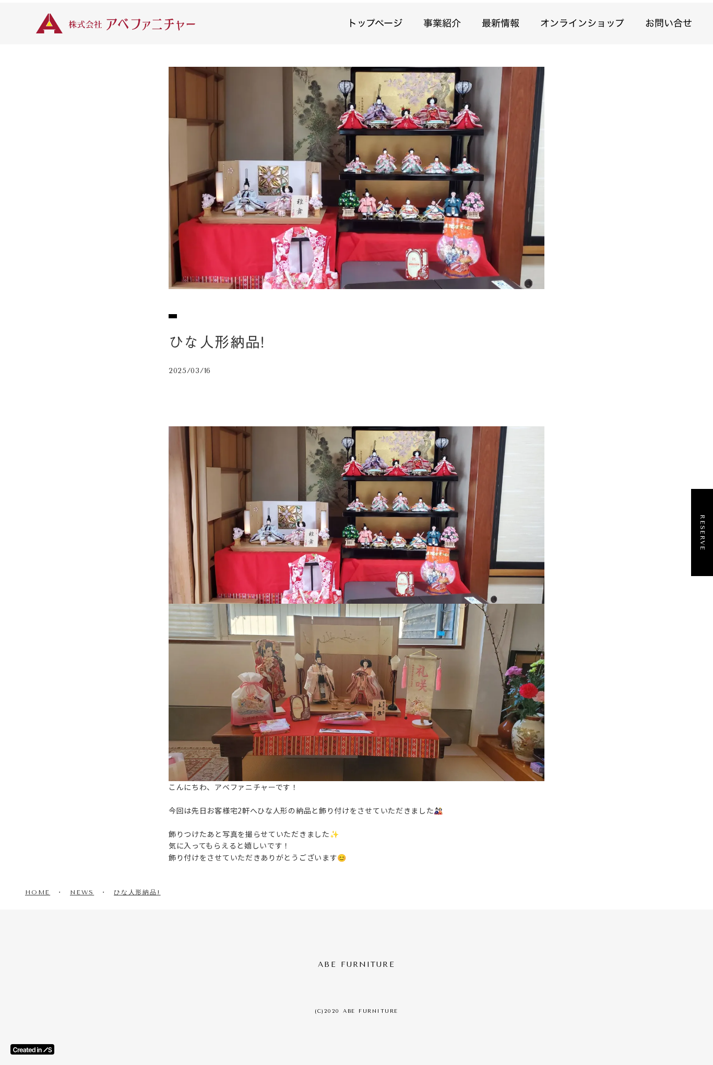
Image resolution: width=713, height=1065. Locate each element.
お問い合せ (668, 23)
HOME (37, 892)
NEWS (82, 892)
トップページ (375, 23)
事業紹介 (442, 23)
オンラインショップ (582, 23)
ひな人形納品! (137, 892)
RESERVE (702, 532)
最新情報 (500, 23)
